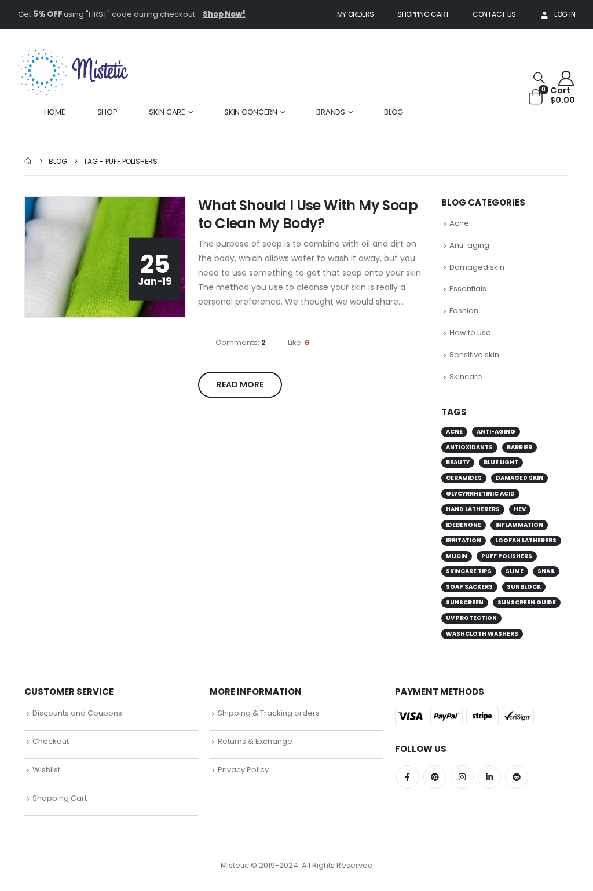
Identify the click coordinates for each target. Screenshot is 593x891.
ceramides (464, 478)
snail (546, 571)
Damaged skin (476, 267)
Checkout (50, 741)
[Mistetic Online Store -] (73, 70)
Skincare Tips (469, 571)
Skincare (465, 376)
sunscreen (465, 602)
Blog (393, 112)
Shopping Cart (423, 14)
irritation (463, 540)
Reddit (516, 777)
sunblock (524, 586)
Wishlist (46, 769)
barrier (519, 447)
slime (515, 571)
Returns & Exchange (255, 741)
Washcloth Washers (482, 633)
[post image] (105, 257)
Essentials (467, 288)
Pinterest (434, 777)
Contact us (494, 14)
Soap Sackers (469, 586)
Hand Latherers (473, 509)
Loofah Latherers (526, 540)
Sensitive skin (474, 354)
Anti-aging (469, 245)
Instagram (462, 777)
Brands (330, 112)
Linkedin (489, 777)
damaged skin (519, 478)
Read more (240, 384)
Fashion (463, 310)
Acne (459, 223)
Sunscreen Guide (526, 602)
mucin (456, 556)
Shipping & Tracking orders (269, 712)
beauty (458, 462)
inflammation (519, 524)
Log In (564, 14)
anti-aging (496, 431)
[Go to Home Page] (28, 161)
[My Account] (566, 78)
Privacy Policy (243, 769)
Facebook (407, 777)
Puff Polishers (506, 556)
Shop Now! (224, 14)
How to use (470, 332)
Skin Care (167, 112)
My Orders (355, 14)
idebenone (463, 524)
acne (454, 431)
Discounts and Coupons (77, 712)
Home (54, 112)
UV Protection (471, 618)
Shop (107, 112)
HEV (520, 509)
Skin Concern (250, 112)
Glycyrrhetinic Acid (480, 493)
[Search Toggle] (539, 78)
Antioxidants (469, 447)
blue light (501, 462)
